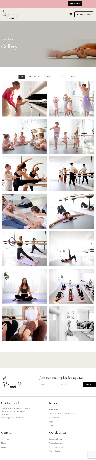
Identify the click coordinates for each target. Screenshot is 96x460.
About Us (5, 439)
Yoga (51, 421)
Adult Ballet (54, 417)
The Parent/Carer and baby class (62, 413)
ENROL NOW (75, 4)
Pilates (51, 426)
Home (3, 39)
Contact (4, 447)
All (21, 77)
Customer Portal (55, 439)
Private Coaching (55, 443)
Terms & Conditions (56, 447)
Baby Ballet (53, 409)
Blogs (3, 443)
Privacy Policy (54, 451)
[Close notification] (92, 3)
